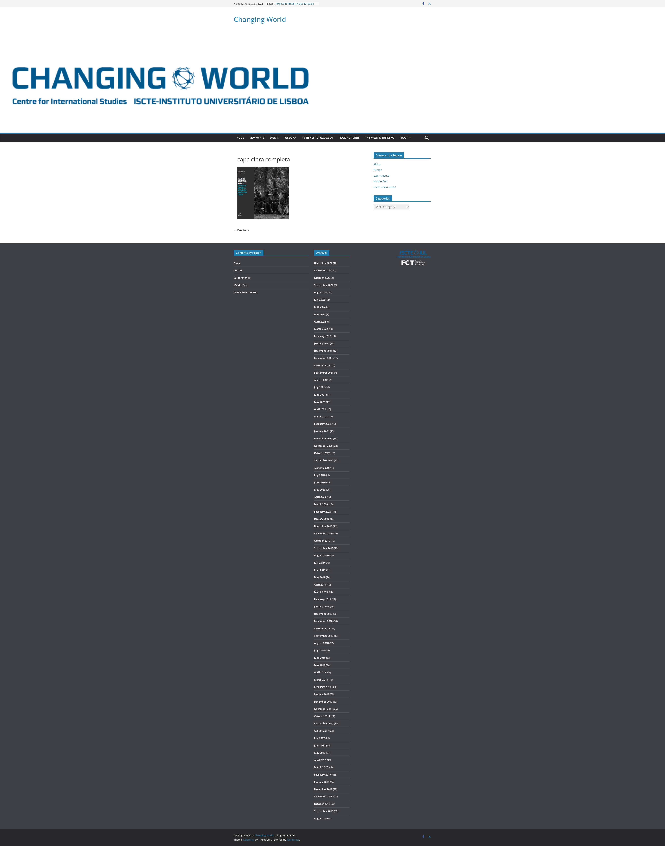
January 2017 (321, 782)
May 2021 (319, 402)
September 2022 (323, 285)
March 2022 (321, 329)
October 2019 (322, 540)
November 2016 (323, 796)
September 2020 (323, 460)
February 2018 (322, 687)
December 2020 (323, 438)
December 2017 (323, 701)
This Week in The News (379, 137)
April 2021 (320, 409)
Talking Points (350, 137)
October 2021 (322, 365)
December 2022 (323, 263)
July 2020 (319, 475)
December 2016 (323, 789)
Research (290, 137)
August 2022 (321, 292)
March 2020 (321, 504)
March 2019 (321, 592)
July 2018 (319, 650)
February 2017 (322, 774)
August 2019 (321, 555)
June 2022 (320, 307)
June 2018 (320, 657)
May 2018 (319, 665)
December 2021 (323, 350)
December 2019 (323, 526)
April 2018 (320, 672)
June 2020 (320, 482)
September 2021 (323, 372)
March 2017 (321, 767)
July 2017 (319, 738)
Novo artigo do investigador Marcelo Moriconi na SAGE (292, 5)
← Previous (241, 230)
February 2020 (322, 511)
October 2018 (322, 628)
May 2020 (319, 489)
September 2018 (323, 635)
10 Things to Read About (318, 137)
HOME (240, 137)
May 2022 (319, 314)
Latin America (381, 175)
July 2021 (319, 387)
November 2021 (323, 358)
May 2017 (319, 752)
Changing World (260, 19)
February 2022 (322, 336)
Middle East (380, 181)
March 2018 (321, 679)
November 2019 (323, 533)
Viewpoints (257, 137)
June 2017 (320, 745)
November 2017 (323, 709)
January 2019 (321, 606)
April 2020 (320, 497)
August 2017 (321, 730)
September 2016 (323, 811)
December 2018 (323, 613)
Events (274, 137)
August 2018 (321, 643)
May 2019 (319, 577)
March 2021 (321, 416)
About (404, 137)
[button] (410, 137)
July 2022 (319, 299)
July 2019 (319, 562)
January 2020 (321, 519)
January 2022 (321, 343)
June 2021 (320, 394)
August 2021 (321, 380)
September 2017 (323, 723)
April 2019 (320, 584)
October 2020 (322, 453)
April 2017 (320, 760)
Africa (377, 164)
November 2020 (323, 445)
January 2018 (321, 694)
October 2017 (322, 716)
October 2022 (322, 277)
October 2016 (322, 803)
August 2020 (321, 467)
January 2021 (321, 431)
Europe (378, 169)
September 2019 (323, 548)
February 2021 (322, 423)
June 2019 (320, 570)
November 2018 (323, 621)
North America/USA (385, 187)
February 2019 (322, 599)
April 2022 (320, 321)
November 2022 (323, 270)
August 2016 (321, 818)
